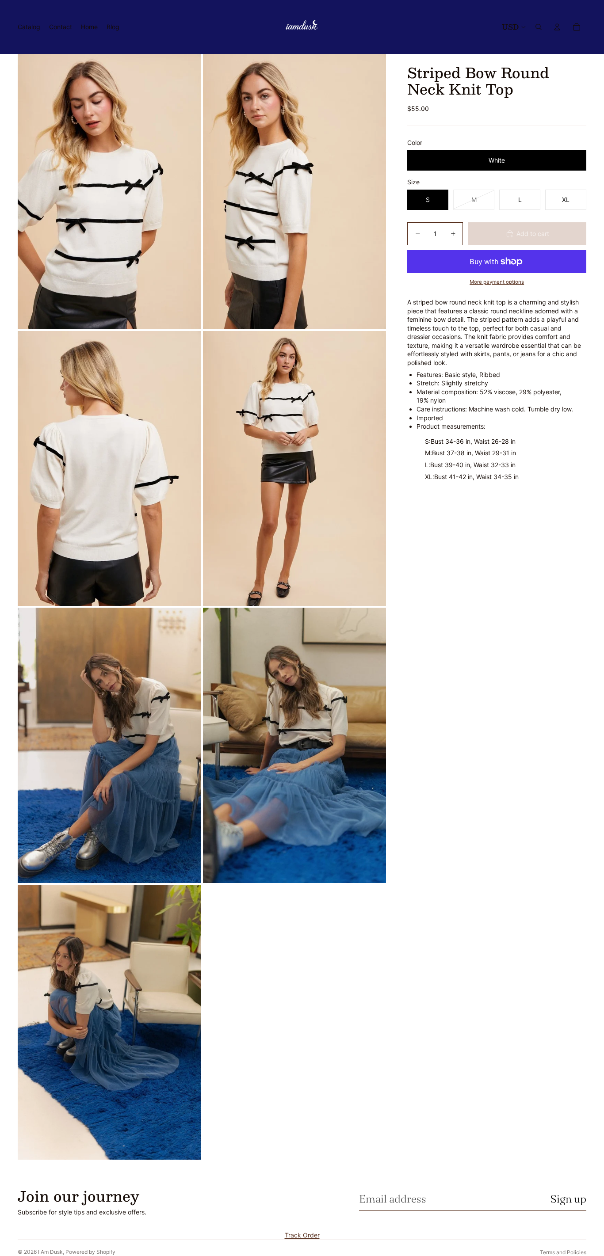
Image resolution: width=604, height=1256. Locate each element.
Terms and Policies (563, 1252)
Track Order (302, 1235)
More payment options (497, 282)
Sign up (568, 1198)
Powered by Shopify (90, 1251)
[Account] (557, 27)
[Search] (538, 27)
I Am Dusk (50, 1251)
